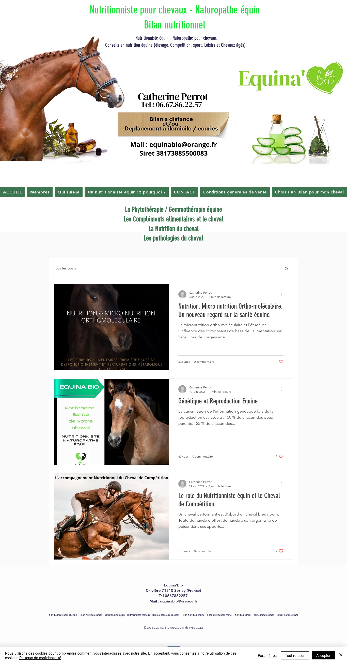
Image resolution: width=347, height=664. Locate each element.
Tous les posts (65, 268)
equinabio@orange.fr (178, 601)
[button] (286, 269)
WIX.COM (196, 627)
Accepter (323, 655)
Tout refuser (295, 655)
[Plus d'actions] (283, 294)
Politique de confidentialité (40, 657)
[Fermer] (341, 655)
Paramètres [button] (267, 655)
